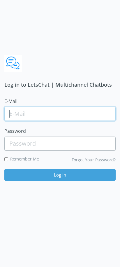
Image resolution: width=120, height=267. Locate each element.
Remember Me (24, 159)
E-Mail (10, 101)
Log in (60, 175)
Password (15, 131)
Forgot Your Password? (94, 160)
